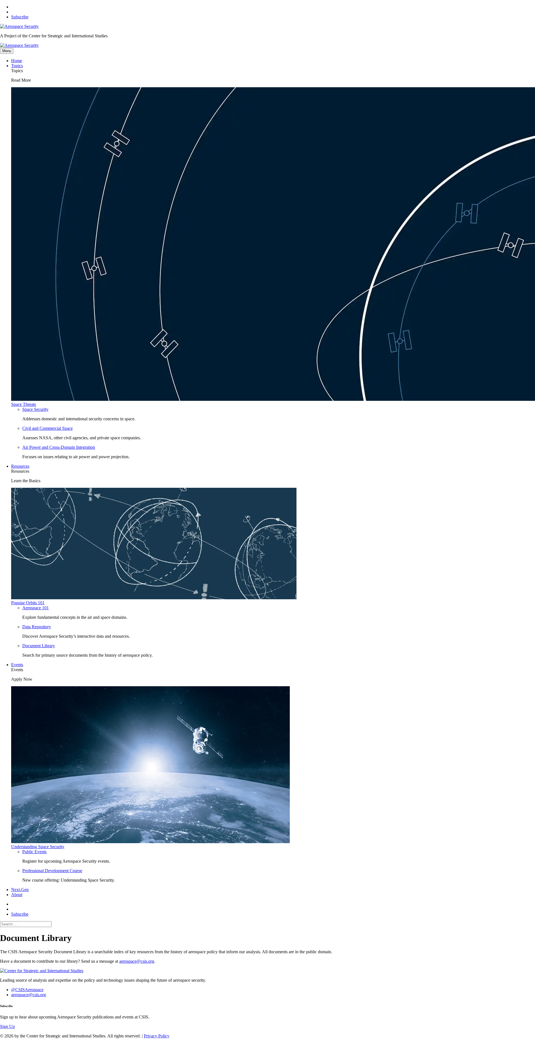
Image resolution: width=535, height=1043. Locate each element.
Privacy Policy (156, 1036)
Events (17, 664)
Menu (6, 51)
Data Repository (36, 626)
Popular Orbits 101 (28, 602)
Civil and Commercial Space (47, 428)
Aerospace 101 (35, 607)
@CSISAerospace (27, 989)
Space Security (35, 409)
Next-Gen (20, 889)
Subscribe (19, 16)
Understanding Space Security (37, 846)
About (16, 894)
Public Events (34, 851)
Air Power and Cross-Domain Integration (58, 447)
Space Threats (23, 404)
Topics (17, 65)
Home (16, 60)
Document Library (38, 645)
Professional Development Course (52, 870)
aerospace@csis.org (136, 961)
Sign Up (7, 1026)
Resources (20, 466)
